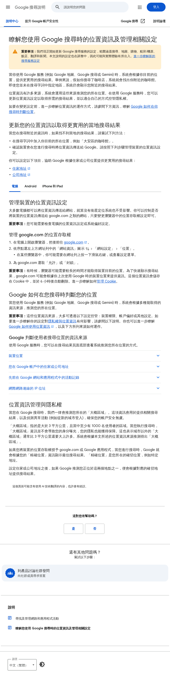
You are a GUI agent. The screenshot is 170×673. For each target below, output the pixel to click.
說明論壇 (159, 21)
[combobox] (96, 7)
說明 (11, 607)
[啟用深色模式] (42, 664)
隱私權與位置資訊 (62, 321)
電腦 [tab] (15, 186)
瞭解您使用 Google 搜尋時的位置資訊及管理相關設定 (53, 628)
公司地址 (19, 175)
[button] (8, 7)
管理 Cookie (106, 281)
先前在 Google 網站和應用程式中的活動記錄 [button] (44, 377)
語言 (14, 659)
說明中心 (12, 21)
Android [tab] (31, 186)
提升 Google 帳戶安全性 (41, 21)
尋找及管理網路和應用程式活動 (37, 618)
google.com (73, 242)
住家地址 (19, 168)
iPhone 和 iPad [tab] (52, 186)
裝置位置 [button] (16, 356)
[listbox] (22, 665)
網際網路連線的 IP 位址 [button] (27, 388)
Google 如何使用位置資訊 (29, 326)
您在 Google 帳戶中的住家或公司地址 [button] (39, 367)
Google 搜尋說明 (30, 7)
